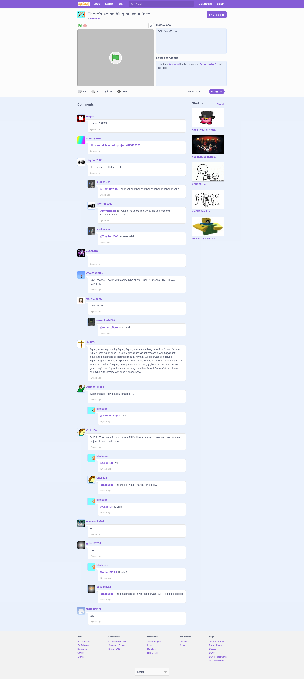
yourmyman (93, 138)
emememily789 (95, 521)
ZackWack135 (94, 273)
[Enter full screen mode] (151, 25)
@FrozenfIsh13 (209, 64)
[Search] (132, 4)
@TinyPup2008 (109, 189)
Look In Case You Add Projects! (205, 238)
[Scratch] (83, 4)
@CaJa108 (106, 463)
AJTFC (90, 342)
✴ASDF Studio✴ (201, 211)
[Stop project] (85, 25)
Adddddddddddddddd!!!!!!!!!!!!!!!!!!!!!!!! (205, 157)
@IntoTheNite (108, 210)
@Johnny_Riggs (110, 415)
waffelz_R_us (94, 298)
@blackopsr (107, 484)
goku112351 (93, 543)
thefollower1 (93, 608)
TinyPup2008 (94, 160)
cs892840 (92, 251)
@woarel (174, 64)
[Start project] (79, 25)
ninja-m (90, 116)
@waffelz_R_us (109, 327)
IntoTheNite (103, 182)
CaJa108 (91, 430)
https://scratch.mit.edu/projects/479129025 (115, 145)
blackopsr (95, 18)
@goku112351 (108, 572)
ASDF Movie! (199, 184)
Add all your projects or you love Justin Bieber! (205, 129)
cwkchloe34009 (105, 320)
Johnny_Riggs (95, 386)
